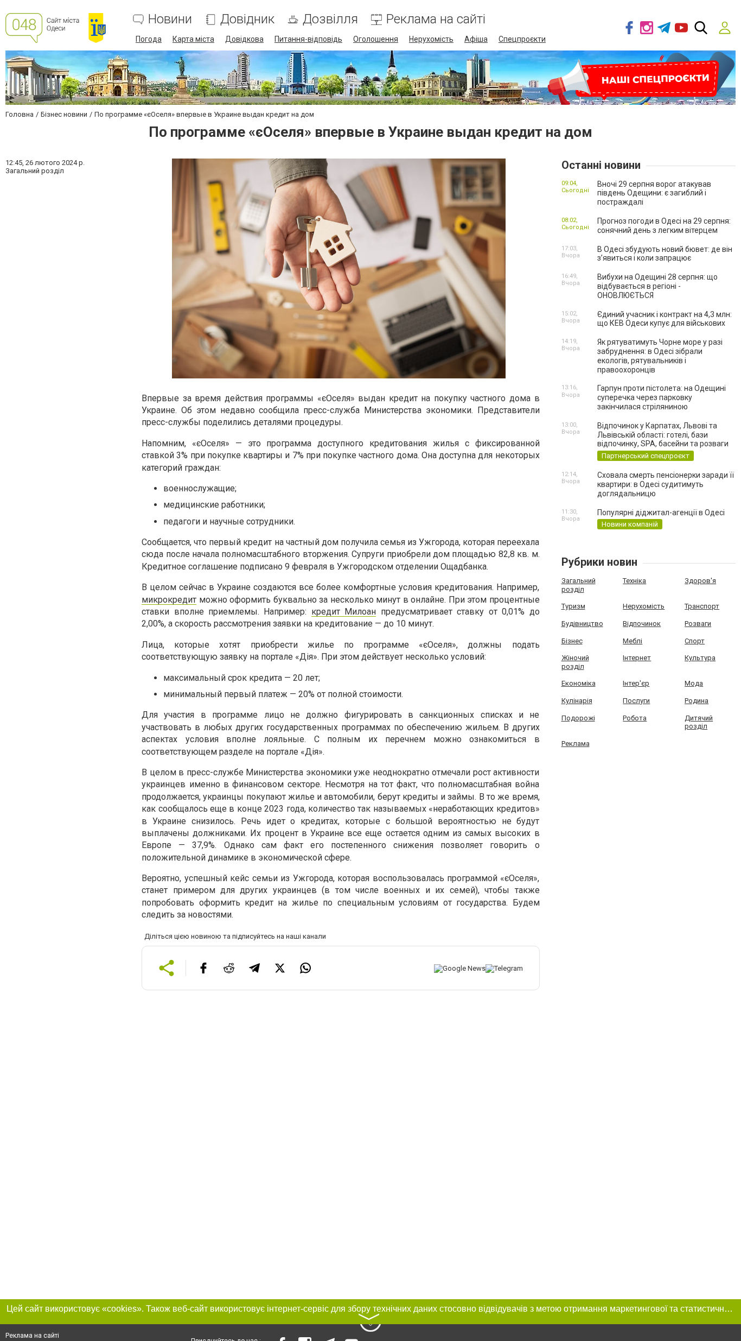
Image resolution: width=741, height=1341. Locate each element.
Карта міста (193, 39)
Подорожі (578, 718)
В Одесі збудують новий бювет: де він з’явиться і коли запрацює (664, 254)
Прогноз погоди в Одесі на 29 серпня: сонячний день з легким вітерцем (664, 226)
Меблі (632, 641)
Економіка (578, 683)
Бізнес (572, 641)
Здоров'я (700, 581)
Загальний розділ (578, 585)
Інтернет (637, 658)
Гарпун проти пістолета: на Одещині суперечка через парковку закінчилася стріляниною (661, 397)
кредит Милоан (343, 611)
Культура (700, 658)
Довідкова (244, 39)
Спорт (695, 641)
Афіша (476, 39)
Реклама (575, 743)
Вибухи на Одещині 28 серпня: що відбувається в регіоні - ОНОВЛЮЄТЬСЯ (657, 286)
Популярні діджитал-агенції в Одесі (661, 512)
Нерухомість (431, 39)
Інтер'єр (636, 683)
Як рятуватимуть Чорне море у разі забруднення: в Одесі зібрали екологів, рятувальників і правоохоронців (660, 356)
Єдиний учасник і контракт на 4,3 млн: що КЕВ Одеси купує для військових (664, 319)
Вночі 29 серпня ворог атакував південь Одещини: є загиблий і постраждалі (654, 193)
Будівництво (582, 623)
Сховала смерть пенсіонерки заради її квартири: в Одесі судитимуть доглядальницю (665, 484)
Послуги (636, 701)
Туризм (573, 606)
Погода (149, 39)
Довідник (247, 19)
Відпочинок (642, 623)
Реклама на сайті (436, 19)
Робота (635, 718)
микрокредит (169, 599)
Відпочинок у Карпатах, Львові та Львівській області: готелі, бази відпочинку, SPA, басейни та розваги (663, 434)
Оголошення (375, 39)
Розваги (698, 623)
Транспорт (702, 606)
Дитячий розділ (699, 722)
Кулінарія (576, 701)
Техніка (634, 581)
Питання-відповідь (308, 39)
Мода (694, 683)
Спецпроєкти (522, 39)
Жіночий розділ (575, 662)
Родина (696, 701)
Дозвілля (330, 19)
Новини (170, 19)
